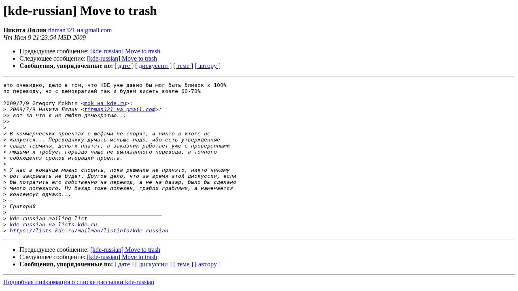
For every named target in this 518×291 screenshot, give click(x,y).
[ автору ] (208, 65)
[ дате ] (124, 65)
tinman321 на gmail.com (80, 30)
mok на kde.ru (105, 103)
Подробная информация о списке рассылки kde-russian (78, 281)
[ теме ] (183, 65)
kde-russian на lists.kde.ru (53, 224)
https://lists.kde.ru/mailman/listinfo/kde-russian (89, 231)
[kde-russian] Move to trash (125, 51)
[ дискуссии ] (153, 65)
